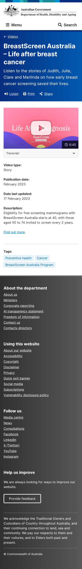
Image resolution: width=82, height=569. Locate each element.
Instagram (11, 456)
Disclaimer (11, 367)
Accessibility (13, 356)
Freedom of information (21, 317)
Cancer (42, 258)
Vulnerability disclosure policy (26, 395)
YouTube (10, 451)
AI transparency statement (23, 311)
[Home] (41, 10)
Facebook (11, 434)
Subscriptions (14, 389)
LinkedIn (10, 440)
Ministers (10, 300)
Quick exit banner (17, 378)
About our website (17, 350)
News (8, 423)
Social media (13, 384)
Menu (16, 25)
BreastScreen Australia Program (29, 265)
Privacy (9, 373)
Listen (13, 94)
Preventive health (18, 258)
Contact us (12, 322)
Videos (13, 37)
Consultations (14, 429)
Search (70, 25)
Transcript (12, 153)
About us (10, 294)
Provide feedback (22, 499)
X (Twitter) (12, 445)
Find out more (14, 232)
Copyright (11, 362)
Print (31, 94)
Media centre (13, 417)
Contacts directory (18, 328)
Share (48, 94)
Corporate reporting (19, 306)
